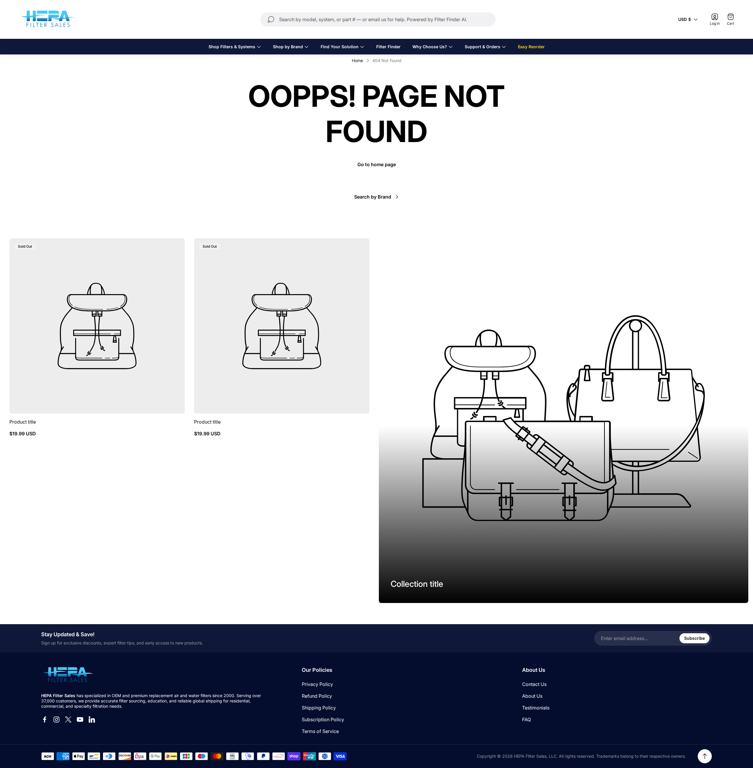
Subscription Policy (323, 719)
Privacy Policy (317, 684)
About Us (532, 696)
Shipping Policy (319, 708)
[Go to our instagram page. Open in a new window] (56, 719)
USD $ (684, 19)
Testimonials (535, 708)
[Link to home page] (67, 675)
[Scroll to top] (705, 756)
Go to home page (376, 164)
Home (357, 60)
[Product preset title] (97, 326)
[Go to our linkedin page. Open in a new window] (91, 719)
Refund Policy (317, 696)
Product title (22, 422)
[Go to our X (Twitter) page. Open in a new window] (68, 719)
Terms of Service (320, 731)
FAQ (526, 719)
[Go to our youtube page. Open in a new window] (80, 719)
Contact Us (534, 684)
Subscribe (694, 638)
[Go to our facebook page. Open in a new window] (44, 719)
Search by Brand (372, 197)
